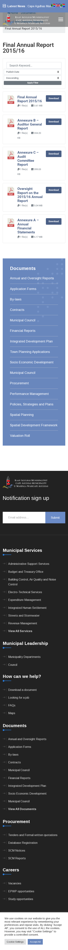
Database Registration (23, 842)
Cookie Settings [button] (15, 941)
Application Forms (23, 289)
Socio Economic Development (31, 362)
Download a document (22, 689)
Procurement (19, 383)
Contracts (17, 310)
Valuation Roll (20, 435)
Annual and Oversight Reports (32, 278)
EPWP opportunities (21, 891)
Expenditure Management (24, 599)
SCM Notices (16, 850)
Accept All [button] (35, 941)
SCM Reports (17, 858)
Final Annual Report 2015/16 (29, 99)
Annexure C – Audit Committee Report (28, 159)
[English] (58, 5)
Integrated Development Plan (31, 341)
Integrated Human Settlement (27, 607)
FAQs (11, 705)
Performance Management (29, 394)
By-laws (15, 299)
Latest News (16, 6)
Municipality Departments (24, 656)
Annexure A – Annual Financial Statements (28, 226)
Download (54, 98)
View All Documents (22, 809)
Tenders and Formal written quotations (32, 835)
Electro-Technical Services (25, 592)
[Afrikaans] (53, 5)
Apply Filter (32, 83)
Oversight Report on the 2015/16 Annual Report (30, 195)
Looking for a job (18, 697)
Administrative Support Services (28, 563)
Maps (11, 713)
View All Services (20, 631)
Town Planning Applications (30, 352)
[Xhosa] (63, 5)
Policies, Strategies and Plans (31, 404)
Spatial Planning (22, 415)
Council (12, 664)
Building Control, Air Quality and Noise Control (32, 582)
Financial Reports (22, 331)
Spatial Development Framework (33, 425)
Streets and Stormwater (24, 615)
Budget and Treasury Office (25, 571)
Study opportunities (20, 899)
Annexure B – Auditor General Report (29, 124)
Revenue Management (22, 623)
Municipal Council (22, 320)
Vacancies (14, 883)
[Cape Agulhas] (26, 19)
